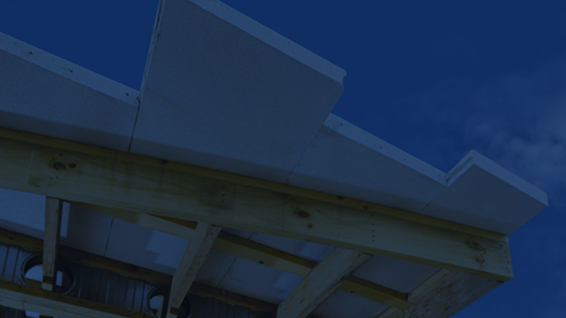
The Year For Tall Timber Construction (88, 121)
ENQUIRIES (43, 62)
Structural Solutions (34, 42)
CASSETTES (42, 57)
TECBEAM (44, 47)
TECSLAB (44, 52)
